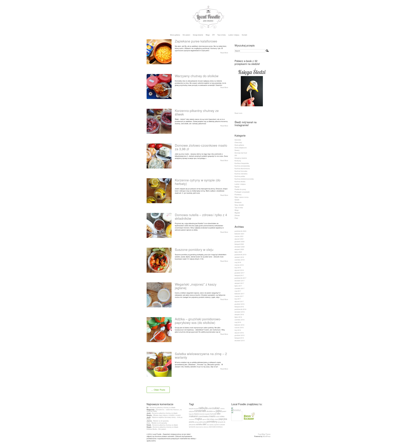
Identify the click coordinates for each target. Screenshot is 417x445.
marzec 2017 (239, 296)
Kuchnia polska (240, 176)
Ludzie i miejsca (233, 35)
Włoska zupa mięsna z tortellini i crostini (167, 415)
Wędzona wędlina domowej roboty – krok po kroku (164, 418)
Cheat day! (238, 142)
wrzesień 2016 (240, 312)
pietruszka (202, 422)
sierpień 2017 (239, 283)
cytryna (191, 411)
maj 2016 (238, 322)
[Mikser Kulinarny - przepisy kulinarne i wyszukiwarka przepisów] (249, 416)
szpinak (216, 425)
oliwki (216, 419)
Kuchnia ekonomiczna (242, 168)
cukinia (222, 408)
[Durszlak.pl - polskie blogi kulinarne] (236, 410)
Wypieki (237, 213)
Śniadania (238, 202)
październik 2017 (240, 278)
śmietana (219, 427)
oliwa (212, 419)
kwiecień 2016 (239, 325)
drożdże (210, 411)
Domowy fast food (241, 153)
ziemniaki (212, 426)
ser (204, 424)
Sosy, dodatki (239, 205)
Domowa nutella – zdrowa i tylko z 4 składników (201, 216)
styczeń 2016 (239, 333)
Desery (237, 150)
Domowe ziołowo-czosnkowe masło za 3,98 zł (201, 147)
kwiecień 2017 (239, 294)
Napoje (237, 187)
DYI (213, 35)
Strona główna (175, 35)
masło (212, 416)
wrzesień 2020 (240, 247)
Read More (224, 53)
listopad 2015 (239, 338)
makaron (193, 416)
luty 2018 (238, 267)
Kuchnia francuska (241, 171)
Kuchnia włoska (240, 181)
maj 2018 (238, 262)
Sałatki (237, 200)
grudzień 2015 (239, 335)
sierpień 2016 (239, 314)
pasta (191, 421)
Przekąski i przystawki (242, 192)
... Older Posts (158, 389)
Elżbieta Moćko (152, 429)
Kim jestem (186, 35)
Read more (238, 113)
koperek (207, 414)
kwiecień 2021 (239, 234)
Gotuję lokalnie (198, 35)
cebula (203, 407)
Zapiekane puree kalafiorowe (196, 41)
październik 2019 (240, 254)
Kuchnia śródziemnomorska (244, 179)
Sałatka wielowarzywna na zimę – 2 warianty (201, 355)
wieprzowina (199, 427)
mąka (198, 419)
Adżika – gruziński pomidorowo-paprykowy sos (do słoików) (198, 321)
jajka (219, 411)
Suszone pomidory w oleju (194, 249)
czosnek (200, 410)
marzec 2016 (239, 327)
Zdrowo (237, 215)
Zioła (148, 423)
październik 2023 (240, 231)
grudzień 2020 (239, 241)
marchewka (203, 416)
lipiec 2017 (238, 286)
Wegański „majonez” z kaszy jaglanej (195, 286)
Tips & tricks (221, 35)
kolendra (201, 414)
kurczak (213, 414)
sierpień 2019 (239, 257)
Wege (208, 35)
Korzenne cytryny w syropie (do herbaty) (197, 182)
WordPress (266, 436)
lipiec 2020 (238, 252)
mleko (222, 416)
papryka (223, 418)
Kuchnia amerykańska (242, 166)
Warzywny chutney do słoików (196, 75)
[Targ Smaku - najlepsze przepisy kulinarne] (236, 416)
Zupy (236, 218)
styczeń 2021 (239, 239)
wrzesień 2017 (240, 280)
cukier (216, 408)
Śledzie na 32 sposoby (161, 421)
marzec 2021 (239, 236)
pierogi (197, 422)
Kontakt (244, 35)
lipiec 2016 (238, 317)
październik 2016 (240, 309)
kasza (196, 413)
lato (218, 413)
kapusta (191, 414)
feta (214, 411)
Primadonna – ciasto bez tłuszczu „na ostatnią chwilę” (164, 410)
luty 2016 (238, 330)
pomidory (212, 421)
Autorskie (238, 140)
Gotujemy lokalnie (241, 158)
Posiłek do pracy (240, 189)
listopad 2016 (239, 307)
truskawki (222, 425)
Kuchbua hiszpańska (242, 163)
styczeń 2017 (239, 301)
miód (217, 416)
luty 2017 (238, 299)
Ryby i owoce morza (241, 197)
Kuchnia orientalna (241, 174)
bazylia (191, 408)
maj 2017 (238, 291)
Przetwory (238, 194)
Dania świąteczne (241, 148)
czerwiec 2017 (239, 288)
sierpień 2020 (239, 249)
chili (210, 408)
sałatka (199, 424)
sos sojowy (210, 425)
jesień (224, 411)
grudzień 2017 (239, 273)
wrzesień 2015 (240, 340)
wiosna (206, 427)
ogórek (204, 419)
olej (207, 419)
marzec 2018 (239, 265)
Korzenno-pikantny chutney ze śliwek (197, 112)
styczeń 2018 (239, 270)
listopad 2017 (239, 275)
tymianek (192, 427)
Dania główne (239, 145)
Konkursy (238, 161)
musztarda (191, 419)
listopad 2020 (239, 244)
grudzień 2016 (239, 304)
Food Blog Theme (264, 434)
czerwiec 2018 (239, 260)
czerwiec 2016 (239, 320)
